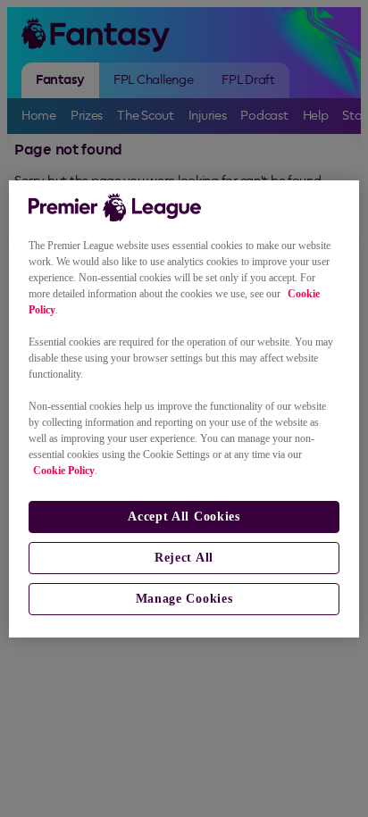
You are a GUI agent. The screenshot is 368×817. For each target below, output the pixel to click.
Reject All (184, 557)
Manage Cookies (184, 598)
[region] (183, 409)
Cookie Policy (64, 470)
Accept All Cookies (184, 516)
